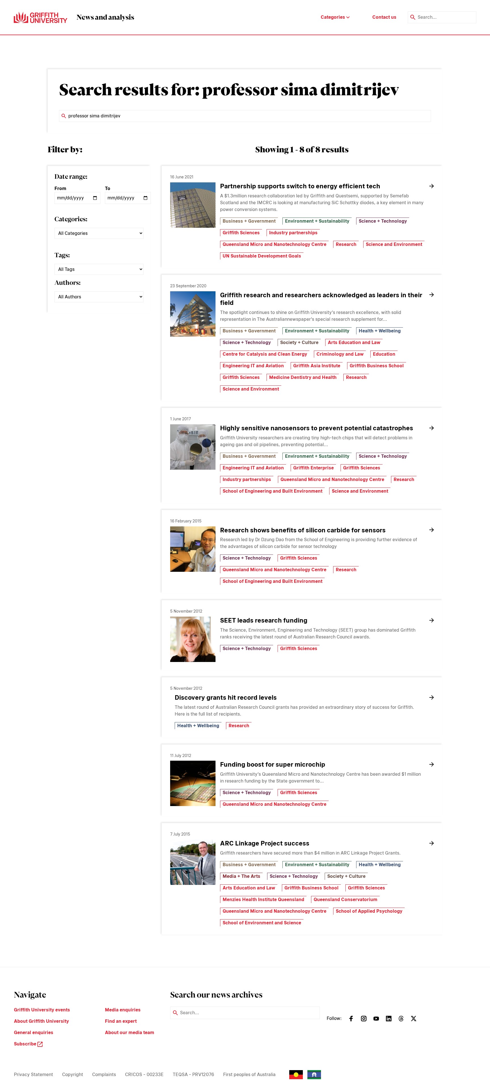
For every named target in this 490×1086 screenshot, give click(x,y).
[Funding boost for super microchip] (193, 783)
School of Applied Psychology (369, 911)
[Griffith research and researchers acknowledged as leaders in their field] (193, 314)
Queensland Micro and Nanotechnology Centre (274, 244)
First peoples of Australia (249, 1074)
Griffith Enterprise (313, 468)
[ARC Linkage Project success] (193, 862)
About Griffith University (41, 1021)
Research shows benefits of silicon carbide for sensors (303, 530)
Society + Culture (299, 342)
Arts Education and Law (354, 342)
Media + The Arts (241, 876)
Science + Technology (383, 221)
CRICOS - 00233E (144, 1074)
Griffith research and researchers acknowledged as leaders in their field (321, 299)
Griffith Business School (377, 365)
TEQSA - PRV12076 (193, 1074)
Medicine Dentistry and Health (303, 377)
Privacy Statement (33, 1074)
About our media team (129, 1032)
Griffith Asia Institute (316, 365)
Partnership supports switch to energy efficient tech (300, 186)
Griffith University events (42, 1010)
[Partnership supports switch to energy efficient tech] (193, 205)
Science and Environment (394, 244)
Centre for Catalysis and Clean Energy (265, 354)
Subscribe (25, 1044)
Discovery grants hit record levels (226, 697)
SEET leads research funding (263, 620)
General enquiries (33, 1032)
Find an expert (121, 1021)
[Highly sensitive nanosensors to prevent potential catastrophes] (193, 447)
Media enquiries (123, 1010)
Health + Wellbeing (380, 331)
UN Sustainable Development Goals (262, 256)
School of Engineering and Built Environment (272, 491)
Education (384, 354)
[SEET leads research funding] (193, 639)
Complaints (104, 1074)
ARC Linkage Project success (264, 843)
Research (346, 244)
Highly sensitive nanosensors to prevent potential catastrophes (316, 428)
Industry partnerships (293, 232)
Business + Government (249, 221)
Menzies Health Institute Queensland (263, 899)
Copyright (72, 1074)
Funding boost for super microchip (272, 764)
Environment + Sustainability (317, 221)
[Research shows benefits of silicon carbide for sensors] (193, 549)
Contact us (384, 17)
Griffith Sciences (241, 232)
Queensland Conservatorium (345, 899)
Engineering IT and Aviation (253, 365)
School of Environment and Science (262, 922)
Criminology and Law (340, 354)
